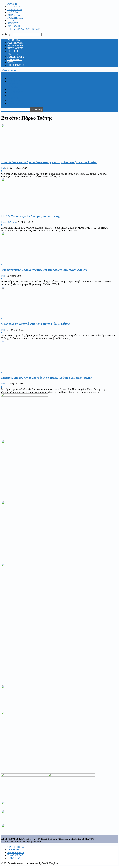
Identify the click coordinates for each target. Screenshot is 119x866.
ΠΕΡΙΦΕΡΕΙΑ (14, 9)
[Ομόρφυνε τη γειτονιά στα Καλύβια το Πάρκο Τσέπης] (24, 315)
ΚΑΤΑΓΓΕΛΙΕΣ (15, 56)
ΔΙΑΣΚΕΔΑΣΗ (15, 45)
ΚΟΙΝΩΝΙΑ (13, 15)
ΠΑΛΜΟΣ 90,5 (15, 855)
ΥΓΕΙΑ (11, 62)
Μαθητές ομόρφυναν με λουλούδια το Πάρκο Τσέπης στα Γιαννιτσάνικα (46, 377)
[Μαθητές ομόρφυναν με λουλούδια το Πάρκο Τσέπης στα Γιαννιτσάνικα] (24, 369)
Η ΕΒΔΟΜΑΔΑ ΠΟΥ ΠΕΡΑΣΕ (23, 29)
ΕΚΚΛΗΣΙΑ (13, 54)
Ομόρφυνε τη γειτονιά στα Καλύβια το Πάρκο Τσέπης (35, 323)
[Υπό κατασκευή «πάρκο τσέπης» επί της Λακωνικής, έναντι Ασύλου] (24, 261)
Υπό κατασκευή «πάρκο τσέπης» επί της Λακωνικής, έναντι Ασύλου (44, 269)
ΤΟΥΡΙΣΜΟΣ (14, 59)
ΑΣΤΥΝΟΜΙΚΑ (15, 42)
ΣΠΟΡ (10, 20)
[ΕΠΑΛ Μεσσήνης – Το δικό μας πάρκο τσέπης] (24, 207)
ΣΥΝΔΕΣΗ (13, 849)
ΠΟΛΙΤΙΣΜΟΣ (15, 17)
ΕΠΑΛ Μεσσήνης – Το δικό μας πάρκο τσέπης (30, 216)
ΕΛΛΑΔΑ (12, 12)
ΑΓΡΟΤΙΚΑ (13, 40)
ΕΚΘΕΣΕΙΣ (13, 51)
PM (3, 168)
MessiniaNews (8, 222)
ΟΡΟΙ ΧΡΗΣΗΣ (15, 847)
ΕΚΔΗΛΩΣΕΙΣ (15, 48)
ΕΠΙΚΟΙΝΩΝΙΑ (15, 65)
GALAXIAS (13, 858)
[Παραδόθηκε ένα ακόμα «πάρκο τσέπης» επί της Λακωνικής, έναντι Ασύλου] (24, 153)
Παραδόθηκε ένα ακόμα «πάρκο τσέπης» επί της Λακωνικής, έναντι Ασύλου (49, 162)
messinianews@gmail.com (28, 841)
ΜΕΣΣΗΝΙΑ (13, 6)
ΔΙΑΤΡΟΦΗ (13, 26)
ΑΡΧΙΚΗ (12, 3)
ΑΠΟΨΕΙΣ (13, 23)
